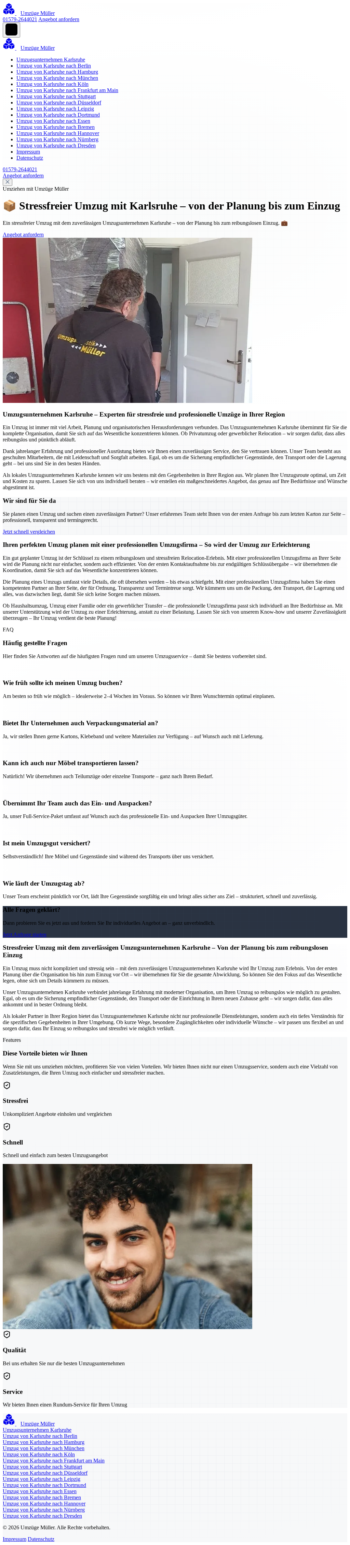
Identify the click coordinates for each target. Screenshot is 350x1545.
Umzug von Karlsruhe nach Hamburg (57, 72)
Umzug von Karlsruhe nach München (57, 78)
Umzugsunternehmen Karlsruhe (50, 59)
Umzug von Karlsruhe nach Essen (53, 121)
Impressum (28, 152)
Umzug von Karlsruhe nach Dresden (56, 145)
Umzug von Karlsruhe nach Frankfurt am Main (67, 90)
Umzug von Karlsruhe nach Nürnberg (57, 139)
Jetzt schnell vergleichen (29, 532)
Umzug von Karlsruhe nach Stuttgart (56, 96)
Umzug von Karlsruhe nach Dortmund (58, 115)
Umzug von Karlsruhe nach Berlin (53, 66)
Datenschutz (29, 158)
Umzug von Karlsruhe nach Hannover (57, 133)
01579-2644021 (20, 19)
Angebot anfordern (58, 19)
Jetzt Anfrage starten (24, 934)
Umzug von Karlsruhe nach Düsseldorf (58, 102)
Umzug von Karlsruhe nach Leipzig (55, 109)
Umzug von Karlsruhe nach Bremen (55, 127)
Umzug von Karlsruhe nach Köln (52, 84)
